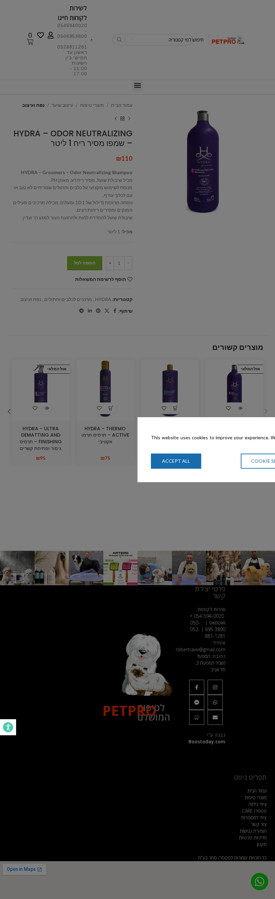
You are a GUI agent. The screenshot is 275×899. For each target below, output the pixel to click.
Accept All (176, 461)
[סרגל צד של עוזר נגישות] (8, 727)
